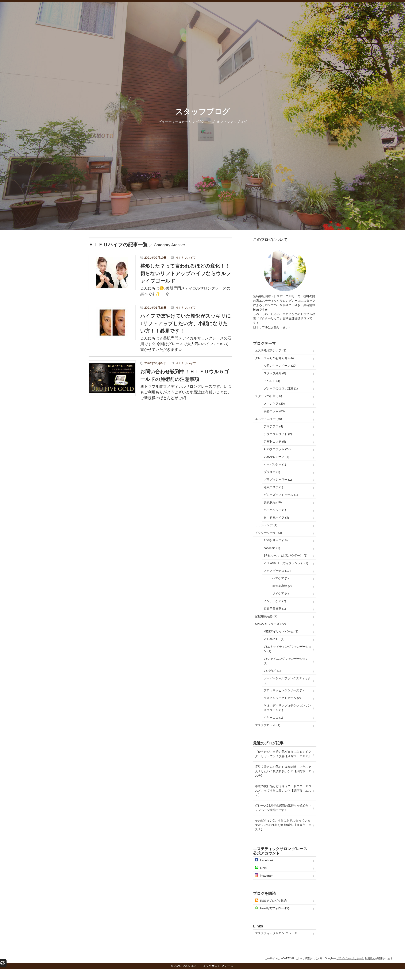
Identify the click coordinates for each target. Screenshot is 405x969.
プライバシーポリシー (349, 958)
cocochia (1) (272, 548)
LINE (263, 867)
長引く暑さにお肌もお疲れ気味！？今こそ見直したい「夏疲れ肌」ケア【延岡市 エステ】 (283, 771)
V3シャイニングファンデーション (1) (286, 661)
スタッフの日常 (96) (268, 396)
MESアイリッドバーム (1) (281, 631)
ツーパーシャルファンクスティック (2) (287, 680)
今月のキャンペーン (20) (280, 365)
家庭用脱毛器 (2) (266, 616)
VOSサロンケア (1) (276, 456)
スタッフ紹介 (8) (275, 373)
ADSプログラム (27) (277, 449)
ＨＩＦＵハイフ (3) (276, 517)
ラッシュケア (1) (266, 525)
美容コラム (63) (274, 411)
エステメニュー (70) (268, 418)
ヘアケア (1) (280, 578)
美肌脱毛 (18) (273, 502)
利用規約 (370, 958)
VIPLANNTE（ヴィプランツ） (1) (286, 563)
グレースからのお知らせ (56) (274, 358)
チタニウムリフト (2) (278, 434)
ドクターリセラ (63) (268, 532)
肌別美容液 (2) (282, 586)
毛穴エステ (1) (273, 487)
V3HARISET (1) (274, 639)
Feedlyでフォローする (275, 908)
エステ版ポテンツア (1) (270, 350)
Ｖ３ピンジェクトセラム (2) (282, 698)
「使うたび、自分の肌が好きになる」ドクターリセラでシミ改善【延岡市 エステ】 (283, 754)
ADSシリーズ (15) (276, 540)
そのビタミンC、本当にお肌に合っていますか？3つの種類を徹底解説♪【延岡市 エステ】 (283, 825)
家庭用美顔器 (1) (275, 608)
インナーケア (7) (275, 601)
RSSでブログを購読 (273, 900)
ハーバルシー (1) (275, 464)
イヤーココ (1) (273, 717)
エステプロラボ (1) (267, 725)
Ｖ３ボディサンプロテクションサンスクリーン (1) (287, 708)
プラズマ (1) (272, 472)
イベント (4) (272, 380)
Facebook (266, 860)
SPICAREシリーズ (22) (270, 624)
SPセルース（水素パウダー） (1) (286, 555)
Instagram (266, 875)
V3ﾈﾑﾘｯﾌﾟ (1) (272, 670)
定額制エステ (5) (275, 441)
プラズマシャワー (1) (278, 479)
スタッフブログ (202, 111)
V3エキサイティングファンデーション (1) (288, 649)
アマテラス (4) (273, 426)
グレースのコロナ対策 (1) (281, 388)
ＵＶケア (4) (280, 593)
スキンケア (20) (274, 403)
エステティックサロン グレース (276, 933)
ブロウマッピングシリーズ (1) (284, 690)
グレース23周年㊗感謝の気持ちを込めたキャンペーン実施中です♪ (283, 808)
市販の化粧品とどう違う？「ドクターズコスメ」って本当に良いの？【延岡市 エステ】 (283, 790)
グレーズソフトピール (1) (281, 494)
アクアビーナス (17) (277, 570)
